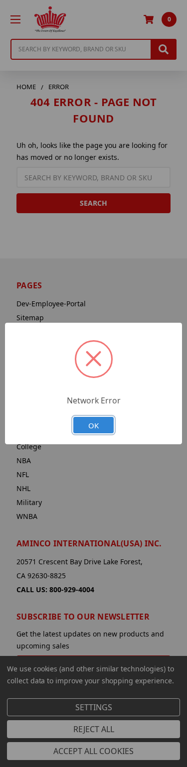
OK (93, 425)
